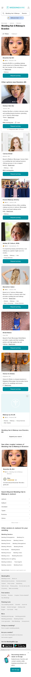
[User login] (28, 7)
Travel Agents (18, 562)
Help (16, 609)
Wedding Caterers (18, 540)
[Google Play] (20, 647)
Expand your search (15, 436)
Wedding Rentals (18, 546)
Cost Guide (10, 609)
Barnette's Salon (8, 287)
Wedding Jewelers (6, 565)
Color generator (5, 621)
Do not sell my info (24, 586)
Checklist (17, 604)
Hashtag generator (20, 616)
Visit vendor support (6, 637)
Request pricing (15, 76)
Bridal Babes (7, 333)
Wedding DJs (20, 537)
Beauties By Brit (8, 58)
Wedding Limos (5, 555)
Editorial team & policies (8, 581)
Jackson (12, 23)
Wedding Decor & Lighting (8, 559)
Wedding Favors (18, 565)
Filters (7, 34)
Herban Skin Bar (8, 106)
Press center (10, 583)
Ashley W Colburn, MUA (11, 243)
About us (14, 578)
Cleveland (4, 507)
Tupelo (3, 510)
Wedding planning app (7, 616)
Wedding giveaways (6, 619)
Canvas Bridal (7, 154)
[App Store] (7, 647)
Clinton (3, 518)
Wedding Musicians (17, 555)
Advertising (19, 583)
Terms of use (5, 586)
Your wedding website (7, 604)
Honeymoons (25, 621)
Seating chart (21, 607)
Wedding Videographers (19, 543)
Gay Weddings (5, 597)
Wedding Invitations (6, 562)
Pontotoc (4, 514)
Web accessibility (13, 588)
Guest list (24, 604)
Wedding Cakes (17, 552)
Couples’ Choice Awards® (21, 595)
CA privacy (4, 588)
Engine (3, 609)
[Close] (28, 652)
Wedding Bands (15, 549)
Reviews (10, 595)
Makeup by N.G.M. (9, 415)
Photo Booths (5, 549)
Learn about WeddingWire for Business (12, 635)
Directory (3, 595)
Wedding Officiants (6, 546)
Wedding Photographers (8, 537)
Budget (3, 607)
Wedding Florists (5, 543)
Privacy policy (14, 586)
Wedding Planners (6, 540)
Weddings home (5, 578)
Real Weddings (16, 621)
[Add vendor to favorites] (27, 39)
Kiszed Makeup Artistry (11, 200)
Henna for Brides (9, 374)
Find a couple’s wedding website (10, 628)
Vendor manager (11, 607)
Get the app (15, 670)
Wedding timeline (18, 619)
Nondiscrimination (21, 581)
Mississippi (4, 23)
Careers (3, 583)
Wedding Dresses (6, 552)
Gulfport (3, 503)
